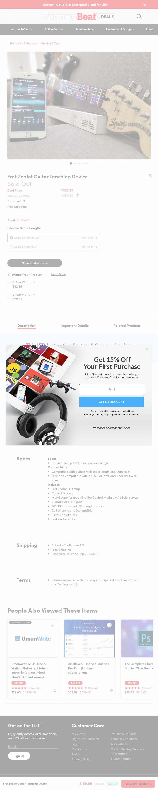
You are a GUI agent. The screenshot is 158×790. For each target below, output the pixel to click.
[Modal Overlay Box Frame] (79, 395)
